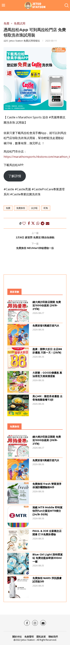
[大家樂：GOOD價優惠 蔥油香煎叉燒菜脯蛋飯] (18, 382)
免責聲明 (29, 636)
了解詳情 (14, 176)
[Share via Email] (47, 223)
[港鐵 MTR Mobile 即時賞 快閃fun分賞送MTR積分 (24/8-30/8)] (18, 516)
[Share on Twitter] (33, 223)
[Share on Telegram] (42, 223)
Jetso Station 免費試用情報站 (24, 40)
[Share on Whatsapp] (37, 223)
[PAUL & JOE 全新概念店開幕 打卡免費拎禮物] (18, 540)
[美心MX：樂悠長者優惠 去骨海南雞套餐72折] (18, 405)
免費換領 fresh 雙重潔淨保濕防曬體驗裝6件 (46, 485)
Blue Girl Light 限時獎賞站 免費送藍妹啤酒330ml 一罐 (47, 558)
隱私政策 (41, 636)
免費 (8, 208)
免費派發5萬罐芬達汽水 (45, 325)
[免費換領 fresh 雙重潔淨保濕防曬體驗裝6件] (18, 493)
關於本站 (17, 636)
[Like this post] (24, 223)
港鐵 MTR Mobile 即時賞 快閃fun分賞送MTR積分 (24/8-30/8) (47, 511)
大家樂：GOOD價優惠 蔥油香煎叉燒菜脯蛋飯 (47, 374)
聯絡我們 (53, 636)
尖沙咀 (34, 208)
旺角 (46, 208)
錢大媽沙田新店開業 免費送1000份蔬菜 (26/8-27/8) (46, 305)
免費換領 (20, 208)
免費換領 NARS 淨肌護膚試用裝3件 (47, 579)
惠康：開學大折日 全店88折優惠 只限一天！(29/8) (47, 351)
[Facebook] (27, 623)
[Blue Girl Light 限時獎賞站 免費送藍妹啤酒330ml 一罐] (18, 563)
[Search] (66, 5)
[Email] (43, 623)
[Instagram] (35, 623)
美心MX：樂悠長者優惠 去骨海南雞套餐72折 (47, 398)
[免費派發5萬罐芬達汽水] (18, 335)
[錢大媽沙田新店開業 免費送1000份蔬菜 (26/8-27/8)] (18, 311)
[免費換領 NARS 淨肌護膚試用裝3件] (18, 587)
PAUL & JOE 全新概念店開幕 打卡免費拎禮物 (47, 532)
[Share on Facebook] (29, 223)
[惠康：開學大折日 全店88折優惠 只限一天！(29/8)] (18, 358)
